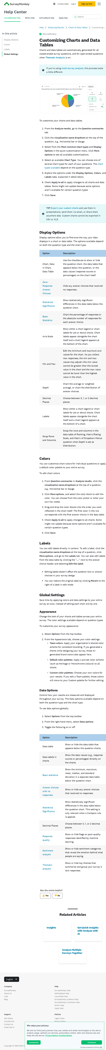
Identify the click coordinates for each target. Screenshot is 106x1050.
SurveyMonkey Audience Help (66, 999)
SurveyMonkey (10, 990)
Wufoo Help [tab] (30, 18)
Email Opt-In (9, 1027)
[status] (72, 70)
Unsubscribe (9, 1021)
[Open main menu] (99, 3)
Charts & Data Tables (78, 27)
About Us (8, 993)
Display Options (11, 39)
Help (41, 27)
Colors (7, 44)
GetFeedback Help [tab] (46, 18)
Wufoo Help (59, 1005)
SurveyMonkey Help (62, 990)
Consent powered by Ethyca (89, 1047)
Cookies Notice (65, 1035)
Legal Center (60, 1018)
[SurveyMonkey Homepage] (17, 4)
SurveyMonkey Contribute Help (67, 1002)
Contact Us (8, 1024)
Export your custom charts (64, 207)
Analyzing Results (56, 27)
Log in (73, 4)
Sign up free (86, 4)
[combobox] (11, 979)
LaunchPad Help (61, 996)
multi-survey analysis (72, 68)
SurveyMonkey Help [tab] (12, 18)
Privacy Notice (51, 1035)
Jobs (6, 996)
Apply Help (59, 1008)
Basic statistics (50, 775)
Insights (51, 927)
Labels (7, 49)
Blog (6, 999)
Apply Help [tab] (63, 18)
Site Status (8, 1018)
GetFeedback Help (62, 993)
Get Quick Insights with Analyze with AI (88, 930)
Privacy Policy (60, 1021)
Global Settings (11, 54)
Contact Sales (63, 4)
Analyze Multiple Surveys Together (72, 951)
